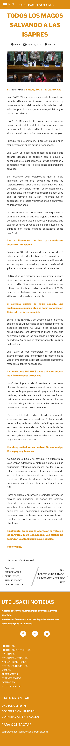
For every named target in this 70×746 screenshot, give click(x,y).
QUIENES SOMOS (11, 678)
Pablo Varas (17, 89)
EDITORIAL (8, 646)
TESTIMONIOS (10, 674)
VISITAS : (11, 686)
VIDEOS (6, 670)
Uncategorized (26, 560)
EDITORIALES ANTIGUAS (16, 650)
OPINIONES (8, 654)
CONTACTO (8, 682)
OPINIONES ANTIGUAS (15, 658)
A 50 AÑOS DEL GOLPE (14, 662)
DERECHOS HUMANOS (15, 666)
